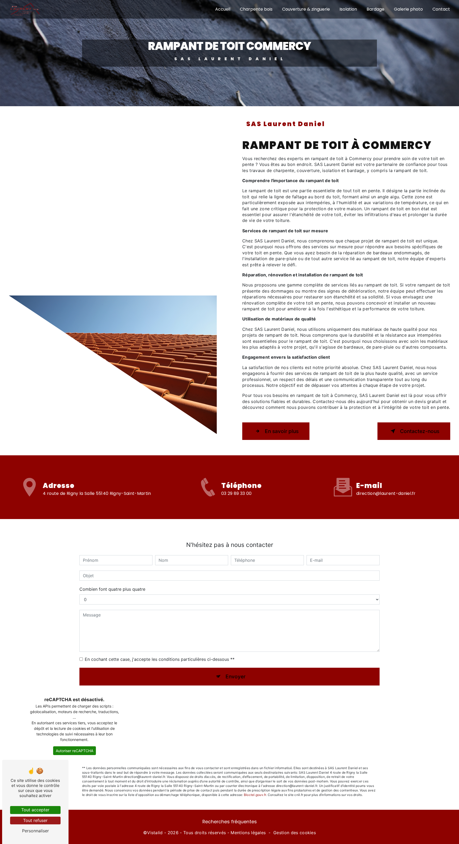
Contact (441, 9)
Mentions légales (248, 832)
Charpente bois (256, 9)
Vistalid (155, 832)
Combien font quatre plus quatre (112, 589)
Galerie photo (408, 9)
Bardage (375, 9)
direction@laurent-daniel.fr (386, 493)
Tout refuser (35, 820)
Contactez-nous (419, 431)
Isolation (348, 9)
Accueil (222, 9)
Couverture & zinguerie (306, 9)
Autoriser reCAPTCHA (74, 750)
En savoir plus (282, 431)
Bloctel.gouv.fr (255, 795)
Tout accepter (35, 809)
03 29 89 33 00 (236, 493)
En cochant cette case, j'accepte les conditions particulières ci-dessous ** (160, 659)
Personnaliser (35, 830)
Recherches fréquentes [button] (229, 822)
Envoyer (235, 676)
